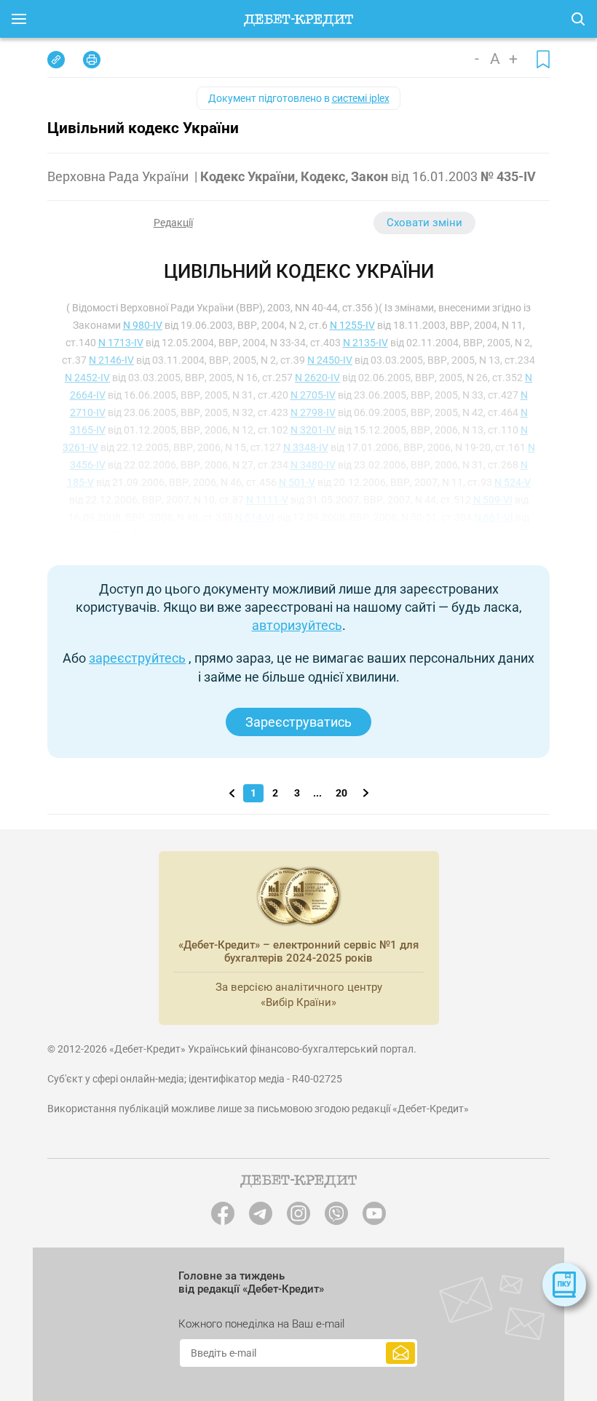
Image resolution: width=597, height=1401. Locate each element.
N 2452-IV (87, 377)
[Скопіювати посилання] (56, 59)
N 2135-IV (365, 342)
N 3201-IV (313, 430)
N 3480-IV (313, 465)
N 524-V (512, 482)
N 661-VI (493, 517)
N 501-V (297, 482)
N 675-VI (262, 534)
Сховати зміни (424, 222)
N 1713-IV (120, 342)
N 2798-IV (313, 412)
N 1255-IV (352, 325)
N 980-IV (142, 325)
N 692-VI (486, 534)
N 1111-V (267, 500)
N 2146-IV (111, 360)
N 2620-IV (317, 377)
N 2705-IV (313, 395)
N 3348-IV (305, 447)
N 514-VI (254, 517)
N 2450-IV (329, 360)
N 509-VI (493, 500)
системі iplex (361, 98)
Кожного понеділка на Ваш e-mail (261, 1323)
